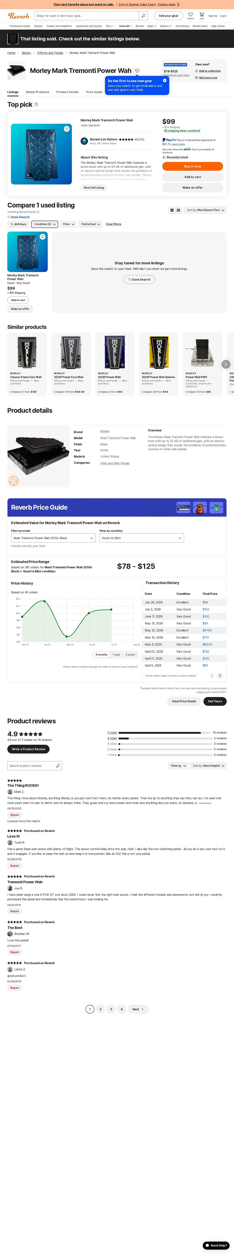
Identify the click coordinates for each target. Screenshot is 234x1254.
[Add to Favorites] (137, 70)
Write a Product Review (28, 749)
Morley (105, 431)
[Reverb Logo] (18, 16)
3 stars (112, 743)
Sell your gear (169, 16)
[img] (126, 139)
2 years (130, 654)
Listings (12, 92)
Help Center (218, 25)
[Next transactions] (220, 676)
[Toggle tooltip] (36, 104)
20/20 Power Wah (109, 377)
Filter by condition (111, 530)
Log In (223, 15)
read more (205, 803)
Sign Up (213, 15)
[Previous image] (16, 154)
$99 (205, 602)
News (151, 25)
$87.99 (207, 630)
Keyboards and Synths (89, 25)
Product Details (67, 92)
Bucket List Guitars (104, 139)
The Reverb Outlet (20, 25)
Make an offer (193, 187)
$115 (206, 637)
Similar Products (37, 92)
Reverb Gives (200, 25)
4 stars (112, 738)
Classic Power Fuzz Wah (25, 377)
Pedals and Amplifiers (59, 25)
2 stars (112, 749)
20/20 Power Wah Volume (158, 377)
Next (136, 1009)
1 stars (111, 755)
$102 (206, 609)
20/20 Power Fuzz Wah (68, 377)
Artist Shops (182, 25)
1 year (116, 654)
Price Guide (94, 92)
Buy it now (192, 166)
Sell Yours (215, 701)
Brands (140, 25)
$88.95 (207, 644)
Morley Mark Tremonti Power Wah (107, 120)
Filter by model (20, 530)
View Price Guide (184, 701)
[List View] (178, 210)
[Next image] (67, 154)
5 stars (112, 732)
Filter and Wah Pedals (114, 463)
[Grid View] (172, 210)
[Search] (143, 15)
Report (14, 814)
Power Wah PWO (196, 377)
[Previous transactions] (212, 676)
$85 (205, 665)
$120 (206, 651)
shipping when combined (182, 130)
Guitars (38, 25)
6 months (101, 654)
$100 (206, 616)
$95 (205, 623)
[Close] (164, 80)
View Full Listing (94, 187)
